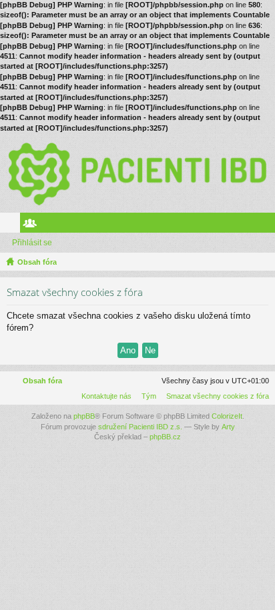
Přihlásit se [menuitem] (267, 225)
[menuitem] (215, 396)
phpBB (84, 416)
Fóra (12, 225)
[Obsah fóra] (137, 172)
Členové (32, 225)
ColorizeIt (227, 416)
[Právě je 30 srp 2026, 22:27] (262, 262)
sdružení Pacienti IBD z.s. (140, 427)
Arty (228, 427)
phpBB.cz (165, 437)
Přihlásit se (32, 242)
